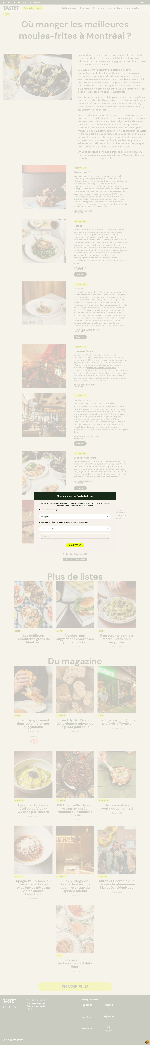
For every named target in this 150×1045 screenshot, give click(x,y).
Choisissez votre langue (49, 510)
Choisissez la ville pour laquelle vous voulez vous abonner (63, 522)
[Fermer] (113, 495)
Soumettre (75, 545)
